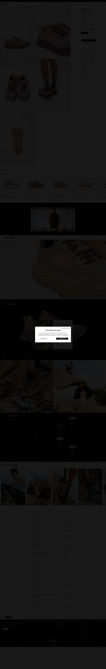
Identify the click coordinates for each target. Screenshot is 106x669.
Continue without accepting (65, 328)
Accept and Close (62, 338)
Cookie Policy (65, 335)
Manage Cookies (44, 338)
